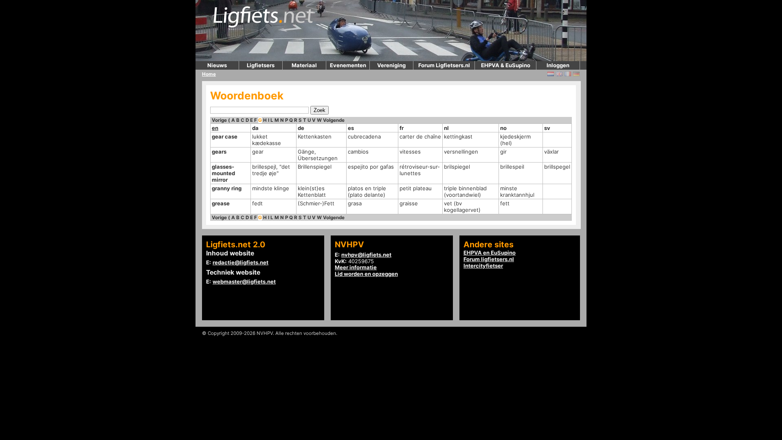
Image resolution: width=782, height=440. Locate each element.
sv (547, 128)
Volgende (334, 120)
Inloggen (558, 65)
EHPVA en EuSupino (489, 252)
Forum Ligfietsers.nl (444, 65)
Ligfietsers (261, 65)
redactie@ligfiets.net (240, 262)
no (503, 128)
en (215, 128)
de (301, 128)
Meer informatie (356, 267)
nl (446, 128)
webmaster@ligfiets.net (244, 281)
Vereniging (391, 65)
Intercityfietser (483, 265)
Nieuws (217, 65)
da (255, 128)
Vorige (219, 120)
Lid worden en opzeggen (366, 274)
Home (209, 74)
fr (402, 128)
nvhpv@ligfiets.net (366, 254)
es (351, 128)
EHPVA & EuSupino (505, 65)
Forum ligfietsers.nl (488, 259)
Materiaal (304, 65)
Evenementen (348, 65)
